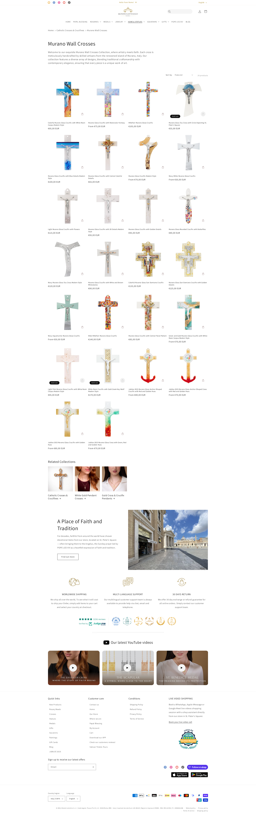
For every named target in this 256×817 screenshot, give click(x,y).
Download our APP (98, 737)
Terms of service (188, 811)
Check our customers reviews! (102, 742)
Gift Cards (53, 742)
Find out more (68, 556)
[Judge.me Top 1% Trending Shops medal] (171, 621)
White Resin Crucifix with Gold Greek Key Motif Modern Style (106, 390)
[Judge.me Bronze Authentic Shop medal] (149, 621)
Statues (52, 719)
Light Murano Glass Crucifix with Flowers (64, 229)
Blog (51, 747)
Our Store (94, 714)
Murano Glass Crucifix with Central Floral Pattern (148, 336)
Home (51, 30)
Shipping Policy (136, 704)
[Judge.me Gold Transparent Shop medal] (138, 621)
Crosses (52, 714)
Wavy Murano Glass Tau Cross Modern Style (65, 283)
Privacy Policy (135, 714)
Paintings (53, 737)
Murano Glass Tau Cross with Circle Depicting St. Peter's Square (188, 124)
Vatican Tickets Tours (99, 747)
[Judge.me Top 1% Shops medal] (160, 621)
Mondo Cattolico (67, 808)
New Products (55, 704)
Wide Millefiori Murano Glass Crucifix (102, 336)
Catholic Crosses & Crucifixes (70, 30)
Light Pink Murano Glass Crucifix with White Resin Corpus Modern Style (67, 390)
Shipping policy (202, 811)
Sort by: (169, 75)
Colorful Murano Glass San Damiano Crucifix (146, 283)
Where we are (95, 719)
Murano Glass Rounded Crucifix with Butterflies (187, 229)
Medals (52, 723)
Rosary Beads (55, 709)
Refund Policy (136, 709)
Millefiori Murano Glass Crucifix (141, 123)
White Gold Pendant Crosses (86, 497)
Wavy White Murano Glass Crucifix (182, 176)
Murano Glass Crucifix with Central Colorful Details (105, 177)
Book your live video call (180, 722)
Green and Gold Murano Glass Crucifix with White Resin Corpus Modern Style (188, 337)
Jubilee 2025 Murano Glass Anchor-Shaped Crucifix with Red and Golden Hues (145, 390)
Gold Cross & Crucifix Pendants (113, 497)
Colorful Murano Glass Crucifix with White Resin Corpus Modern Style (66, 124)
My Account (94, 728)
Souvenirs (53, 733)
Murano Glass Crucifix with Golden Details (145, 229)
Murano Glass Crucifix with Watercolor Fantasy (106, 123)
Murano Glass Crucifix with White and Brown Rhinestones (105, 284)
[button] (170, 11)
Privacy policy (203, 808)
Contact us (94, 704)
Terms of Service (137, 719)
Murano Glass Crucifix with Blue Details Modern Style (66, 177)
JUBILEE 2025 (55, 751)
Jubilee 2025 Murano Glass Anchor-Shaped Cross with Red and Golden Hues (188, 390)
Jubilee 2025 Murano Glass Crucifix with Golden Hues (66, 443)
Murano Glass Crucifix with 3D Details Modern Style (106, 230)
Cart (91, 733)
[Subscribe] (93, 767)
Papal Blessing (96, 723)
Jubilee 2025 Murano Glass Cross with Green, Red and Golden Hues (107, 443)
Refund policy (190, 808)
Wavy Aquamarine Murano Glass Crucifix (64, 336)
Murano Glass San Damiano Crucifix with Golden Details (188, 284)
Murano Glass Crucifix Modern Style (142, 176)
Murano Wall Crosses (97, 30)
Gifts (51, 728)
